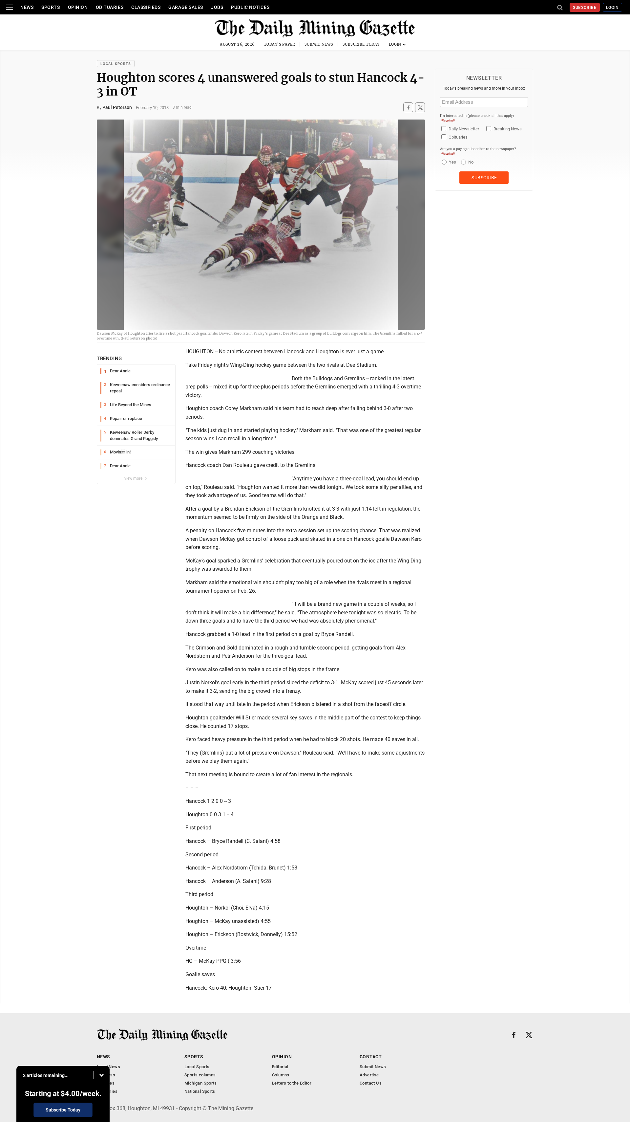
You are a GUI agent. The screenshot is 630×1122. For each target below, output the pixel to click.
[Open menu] (9, 7)
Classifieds (145, 7)
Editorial (280, 1066)
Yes (451, 162)
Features (106, 1083)
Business (106, 1074)
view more (133, 478)
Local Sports (115, 64)
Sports (50, 7)
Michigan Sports (200, 1083)
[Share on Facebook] (408, 107)
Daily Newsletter (464, 128)
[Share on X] (420, 107)
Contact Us (371, 1083)
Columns (280, 1074)
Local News (108, 1066)
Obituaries (110, 7)
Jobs (217, 7)
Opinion (78, 7)
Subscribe (585, 7)
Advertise (369, 1074)
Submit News (318, 44)
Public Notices (250, 7)
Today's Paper (279, 44)
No (470, 162)
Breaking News (508, 128)
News (26, 7)
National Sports (199, 1091)
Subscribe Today (361, 44)
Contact (371, 1056)
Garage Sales (185, 7)
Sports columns (200, 1074)
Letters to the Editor (291, 1083)
